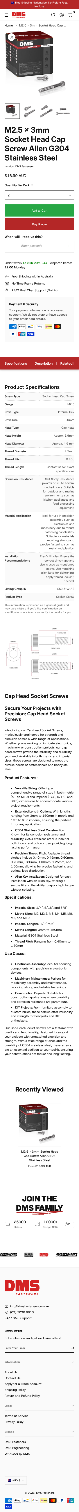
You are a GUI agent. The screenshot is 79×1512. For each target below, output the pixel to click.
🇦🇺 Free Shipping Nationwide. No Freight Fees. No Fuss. (39, 4)
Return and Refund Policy (22, 1396)
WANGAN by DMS (17, 1454)
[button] (53, 15)
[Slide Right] (71, 5)
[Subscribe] (71, 1348)
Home (9, 25)
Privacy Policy (14, 1422)
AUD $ (16, 1480)
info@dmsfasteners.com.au (29, 1306)
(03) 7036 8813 (22, 1312)
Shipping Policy (15, 1390)
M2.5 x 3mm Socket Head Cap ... (42, 25)
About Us (11, 1372)
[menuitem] (39, 1372)
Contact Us (12, 1378)
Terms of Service (17, 1416)
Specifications (16, 363)
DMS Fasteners (24, 166)
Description (44, 363)
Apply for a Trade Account (23, 1384)
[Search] (53, 15)
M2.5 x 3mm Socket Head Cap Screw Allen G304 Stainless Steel (39, 1155)
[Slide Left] (8, 5)
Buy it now (39, 224)
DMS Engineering (17, 1448)
